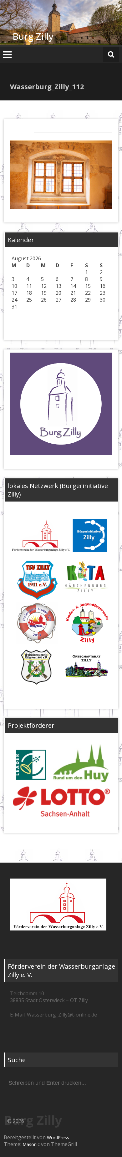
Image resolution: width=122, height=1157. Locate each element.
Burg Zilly (33, 36)
